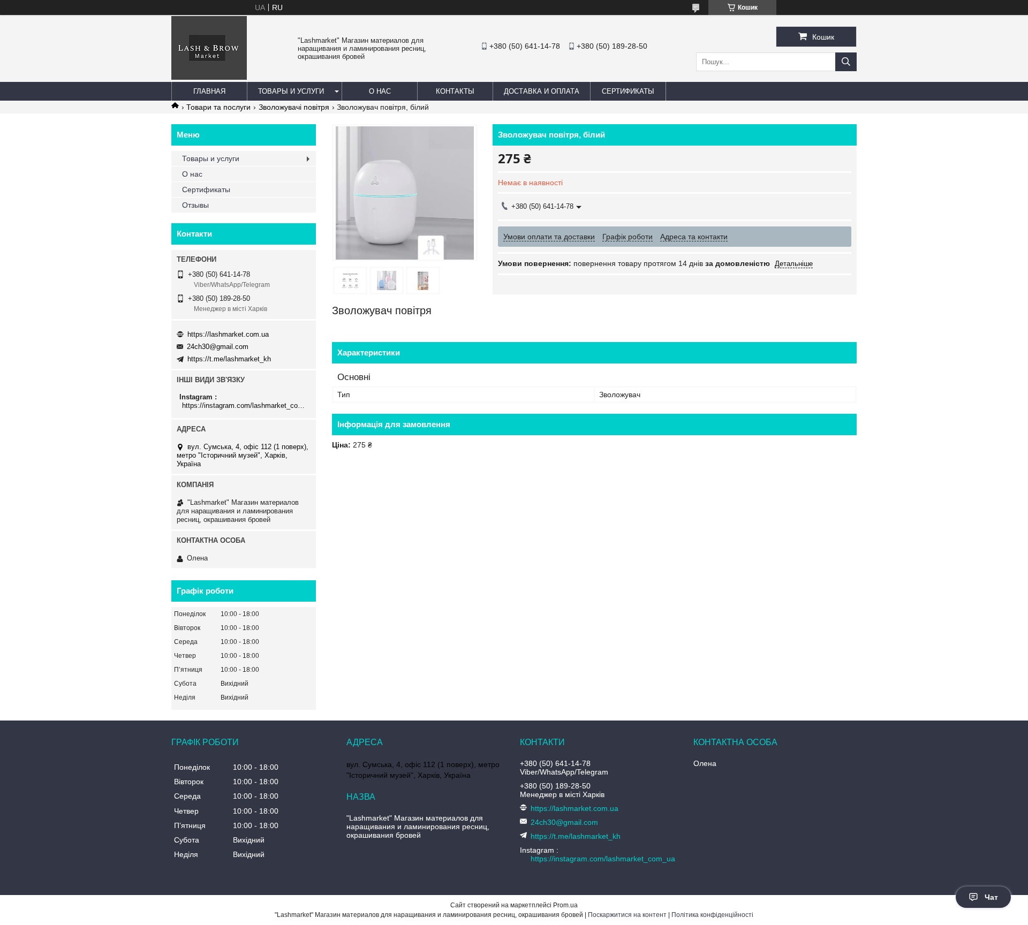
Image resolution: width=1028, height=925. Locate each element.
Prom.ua (565, 905)
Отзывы (195, 205)
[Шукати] (846, 61)
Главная (209, 91)
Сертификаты (628, 91)
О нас (380, 91)
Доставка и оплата (541, 91)
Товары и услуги (291, 91)
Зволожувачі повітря (294, 107)
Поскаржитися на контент (627, 915)
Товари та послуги (218, 107)
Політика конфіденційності (712, 915)
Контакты (455, 91)
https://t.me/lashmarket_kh (229, 359)
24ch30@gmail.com (217, 347)
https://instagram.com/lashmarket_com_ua (245, 405)
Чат (991, 897)
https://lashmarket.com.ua (228, 334)
